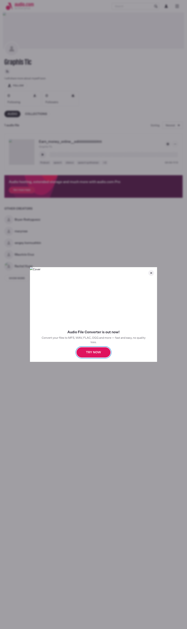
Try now (93, 352)
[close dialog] (151, 273)
